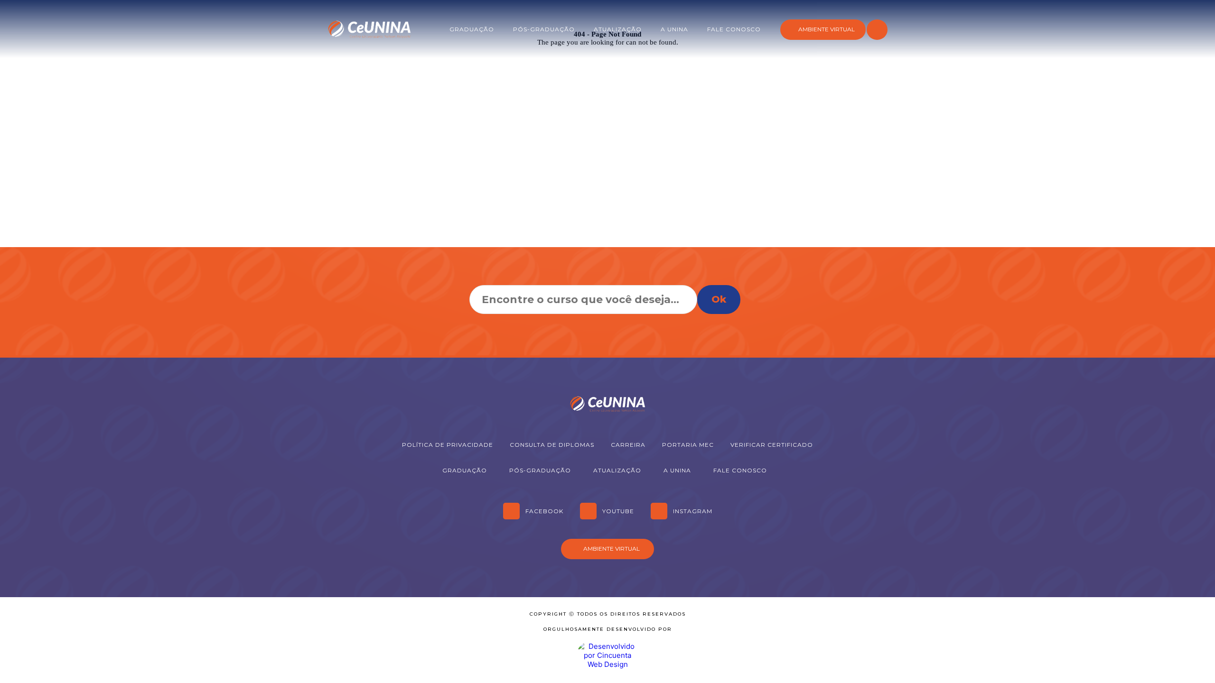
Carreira (628, 444)
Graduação (471, 29)
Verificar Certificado (771, 444)
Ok (718, 299)
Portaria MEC (688, 444)
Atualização (618, 29)
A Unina (674, 29)
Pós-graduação (544, 29)
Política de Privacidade (447, 444)
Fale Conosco (734, 29)
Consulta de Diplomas (552, 444)
